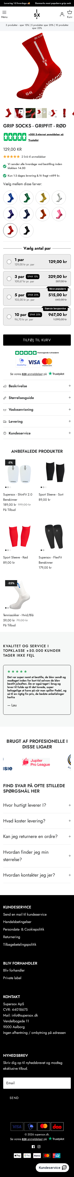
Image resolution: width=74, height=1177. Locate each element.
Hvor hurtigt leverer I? (24, 805)
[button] (37, 261)
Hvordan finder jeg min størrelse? (26, 856)
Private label (12, 978)
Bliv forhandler (14, 970)
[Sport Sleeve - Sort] (55, 474)
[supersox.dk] (37, 14)
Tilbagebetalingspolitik (19, 944)
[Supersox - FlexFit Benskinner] (55, 536)
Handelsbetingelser (17, 921)
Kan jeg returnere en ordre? (30, 836)
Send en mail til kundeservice (25, 914)
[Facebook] (33, 1146)
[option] (37, 68)
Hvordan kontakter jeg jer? (29, 875)
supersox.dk (42, 1134)
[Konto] (61, 14)
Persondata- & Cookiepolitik (23, 929)
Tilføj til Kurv (37, 340)
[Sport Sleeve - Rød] (19, 536)
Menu (4, 17)
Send (14, 1098)
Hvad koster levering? (24, 820)
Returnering (11, 936)
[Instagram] (38, 1146)
